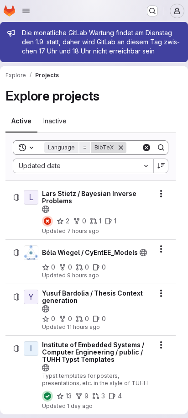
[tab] (21, 121)
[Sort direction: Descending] (161, 166)
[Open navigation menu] (26, 11)
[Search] (161, 147)
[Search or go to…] (152, 10)
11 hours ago (83, 326)
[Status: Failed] (47, 221)
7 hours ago (83, 231)
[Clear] (146, 147)
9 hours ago (83, 275)
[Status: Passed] (47, 396)
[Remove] (120, 147)
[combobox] (83, 166)
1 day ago (80, 405)
